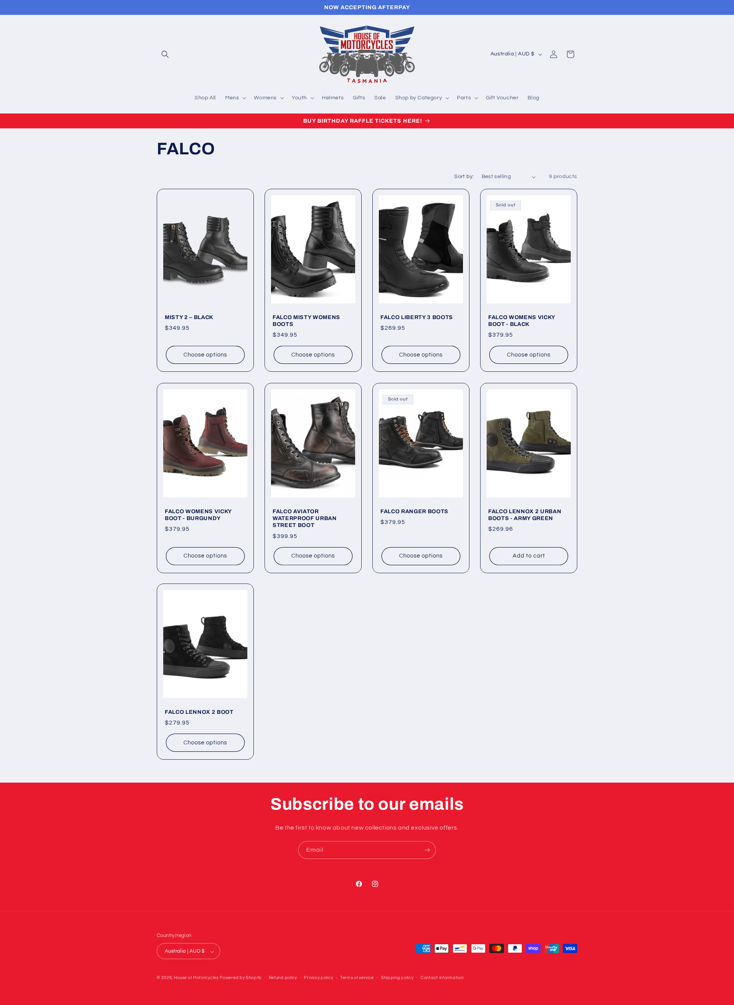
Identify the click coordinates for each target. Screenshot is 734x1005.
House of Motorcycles (196, 978)
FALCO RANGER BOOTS (414, 511)
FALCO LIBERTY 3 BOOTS (416, 317)
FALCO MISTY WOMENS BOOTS (306, 320)
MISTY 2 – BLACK (189, 317)
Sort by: (464, 176)
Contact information (442, 978)
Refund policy (283, 978)
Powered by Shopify (240, 978)
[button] (165, 54)
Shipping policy (397, 978)
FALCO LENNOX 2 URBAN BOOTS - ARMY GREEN (524, 514)
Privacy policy (318, 978)
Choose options (205, 355)
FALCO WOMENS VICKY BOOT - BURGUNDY (198, 514)
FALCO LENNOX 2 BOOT (199, 712)
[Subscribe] (427, 850)
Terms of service (357, 978)
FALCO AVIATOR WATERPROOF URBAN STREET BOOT (305, 518)
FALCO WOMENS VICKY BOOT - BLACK (521, 320)
